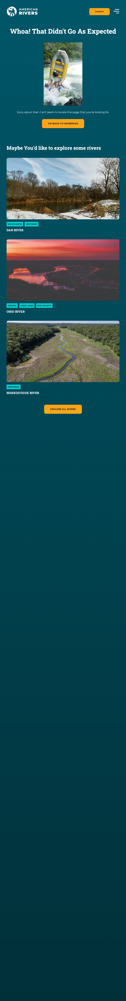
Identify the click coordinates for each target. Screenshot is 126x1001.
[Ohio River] (63, 270)
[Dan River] (63, 188)
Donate (99, 11)
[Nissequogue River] (63, 351)
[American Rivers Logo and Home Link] (22, 11)
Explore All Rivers (63, 409)
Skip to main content (21, 20)
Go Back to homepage (63, 123)
